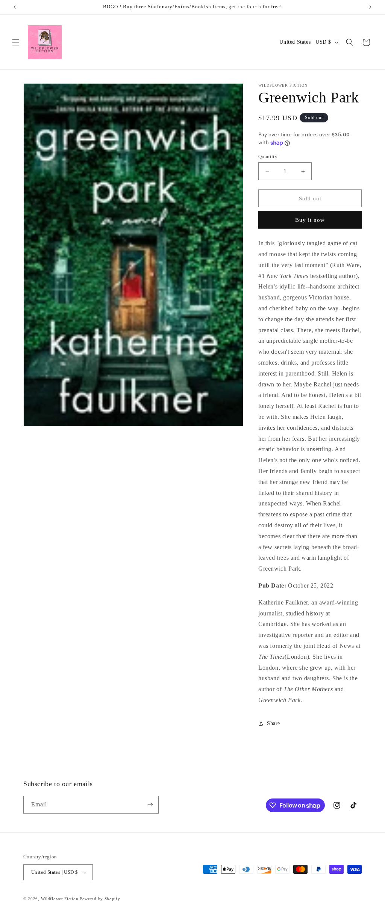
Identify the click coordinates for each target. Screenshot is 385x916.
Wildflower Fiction (60, 898)
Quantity (267, 156)
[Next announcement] (370, 7)
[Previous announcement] (14, 7)
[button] (16, 42)
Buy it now (310, 220)
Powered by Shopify (100, 898)
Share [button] (273, 723)
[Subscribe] (150, 805)
